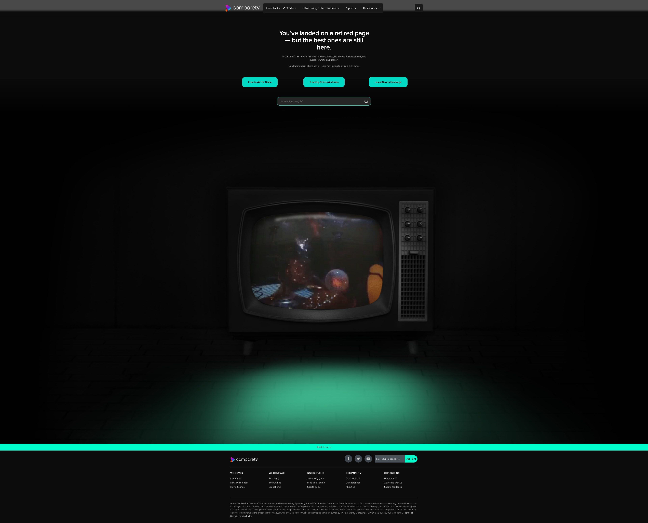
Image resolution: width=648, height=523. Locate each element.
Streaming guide (316, 478)
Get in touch (390, 478)
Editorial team (353, 478)
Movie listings (237, 486)
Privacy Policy (245, 516)
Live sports (236, 478)
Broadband (275, 486)
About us (350, 486)
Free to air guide (316, 482)
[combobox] (319, 101)
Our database (353, 482)
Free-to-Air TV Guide (260, 82)
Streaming (274, 478)
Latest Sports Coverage (388, 82)
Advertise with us (393, 482)
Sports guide (314, 486)
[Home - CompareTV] (242, 8)
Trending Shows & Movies (324, 82)
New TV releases (239, 482)
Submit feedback (393, 486)
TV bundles (275, 482)
